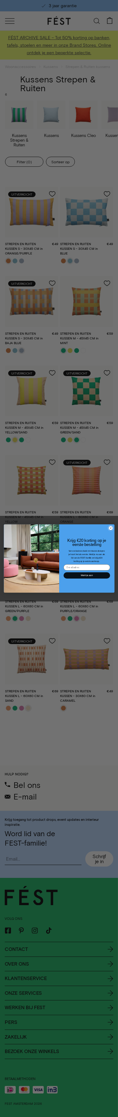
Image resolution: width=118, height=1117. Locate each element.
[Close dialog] (110, 528)
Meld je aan (87, 575)
